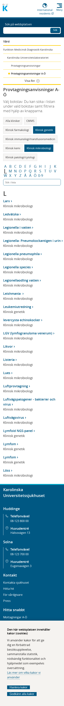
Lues (6, 373)
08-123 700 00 (19, 554)
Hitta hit (8, 589)
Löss (6, 470)
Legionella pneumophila (21, 254)
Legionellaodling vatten (21, 280)
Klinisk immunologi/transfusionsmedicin (30, 139)
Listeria (9, 359)
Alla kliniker (13, 121)
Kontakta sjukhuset (16, 583)
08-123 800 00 (19, 521)
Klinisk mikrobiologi (39, 148)
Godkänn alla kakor (22, 693)
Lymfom (9, 444)
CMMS (30, 121)
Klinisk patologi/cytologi (20, 157)
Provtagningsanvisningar (26, 65)
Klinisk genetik (44, 130)
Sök (55, 30)
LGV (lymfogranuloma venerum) (27, 333)
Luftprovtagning (15, 386)
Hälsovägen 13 (20, 533)
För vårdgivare (13, 595)
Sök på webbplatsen (18, 24)
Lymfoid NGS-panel (18, 431)
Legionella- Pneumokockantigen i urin (32, 240)
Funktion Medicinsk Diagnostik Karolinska (28, 49)
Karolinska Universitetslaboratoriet (28, 57)
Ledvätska (11, 214)
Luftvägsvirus (13, 417)
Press (7, 601)
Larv (6, 201)
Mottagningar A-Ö (15, 617)
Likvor (8, 346)
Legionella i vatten (17, 227)
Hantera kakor (18, 687)
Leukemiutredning (17, 307)
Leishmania (12, 293)
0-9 (40, 175)
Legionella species (17, 267)
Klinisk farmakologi (17, 130)
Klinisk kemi (13, 148)
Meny (59, 9)
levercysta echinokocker (21, 320)
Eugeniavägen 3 (20, 566)
